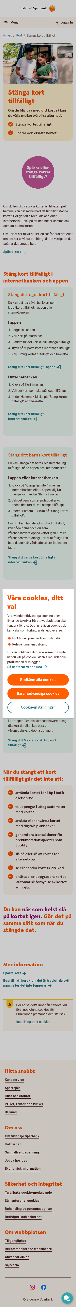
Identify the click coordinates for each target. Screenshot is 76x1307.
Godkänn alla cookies (38, 679)
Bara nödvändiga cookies (38, 693)
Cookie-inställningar (38, 707)
